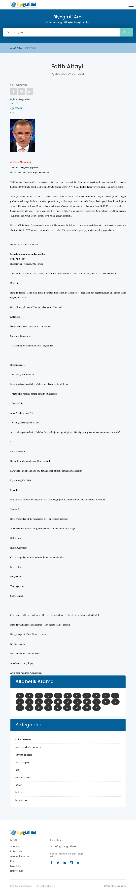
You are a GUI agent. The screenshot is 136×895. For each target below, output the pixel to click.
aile (17, 770)
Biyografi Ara (23, 5)
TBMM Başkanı (23, 754)
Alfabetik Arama (19, 856)
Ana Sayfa (16, 846)
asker (18, 785)
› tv (12, 112)
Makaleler (15, 866)
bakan (19, 792)
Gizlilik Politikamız (45, 886)
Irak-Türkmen (23, 739)
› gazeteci (16, 108)
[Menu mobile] (131, 5)
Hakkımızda (16, 871)
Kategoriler (16, 851)
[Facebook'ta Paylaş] (13, 91)
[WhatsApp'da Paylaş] (30, 91)
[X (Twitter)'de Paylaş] (21, 91)
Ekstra (13, 861)
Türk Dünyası (22, 762)
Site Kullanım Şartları (21, 886)
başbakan (21, 800)
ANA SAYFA (16, 47)
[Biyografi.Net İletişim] (23, 832)
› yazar (14, 103)
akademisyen (23, 777)
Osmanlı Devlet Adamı (28, 747)
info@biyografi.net (65, 846)
